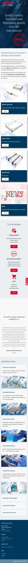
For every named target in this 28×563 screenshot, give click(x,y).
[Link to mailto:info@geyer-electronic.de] (27, 281)
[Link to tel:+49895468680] (27, 279)
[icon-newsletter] (27, 283)
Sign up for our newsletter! (7, 547)
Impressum (3, 555)
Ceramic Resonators (17, 63)
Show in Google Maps (6, 530)
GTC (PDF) (3, 553)
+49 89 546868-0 (5, 537)
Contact (3, 540)
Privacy (2, 556)
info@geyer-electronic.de (6, 538)
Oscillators (7, 63)
